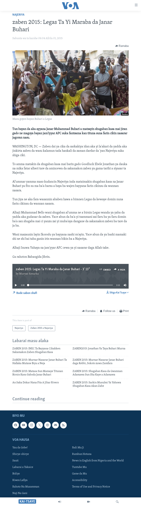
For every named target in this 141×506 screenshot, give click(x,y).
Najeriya (18, 14)
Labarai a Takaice (22, 467)
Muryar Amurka (29, 273)
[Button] (122, 46)
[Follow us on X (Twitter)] (39, 425)
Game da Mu (79, 473)
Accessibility (79, 480)
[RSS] (63, 425)
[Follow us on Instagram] (31, 425)
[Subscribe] (55, 425)
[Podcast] (47, 425)
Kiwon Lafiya (20, 480)
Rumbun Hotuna (81, 454)
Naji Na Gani (19, 493)
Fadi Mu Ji (78, 447)
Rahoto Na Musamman (25, 487)
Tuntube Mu (79, 467)
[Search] (117, 501)
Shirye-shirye (20, 454)
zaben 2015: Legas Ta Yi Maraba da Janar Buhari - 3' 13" (52, 269)
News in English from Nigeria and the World (98, 460)
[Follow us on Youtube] (23, 425)
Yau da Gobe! (20, 447)
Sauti (15, 460)
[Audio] (60, 501)
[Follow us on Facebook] (15, 425)
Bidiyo (16, 473)
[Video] (88, 501)
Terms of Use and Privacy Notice (91, 487)
